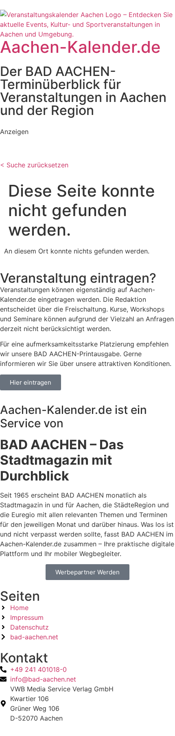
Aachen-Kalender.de (80, 47)
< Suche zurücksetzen (34, 165)
